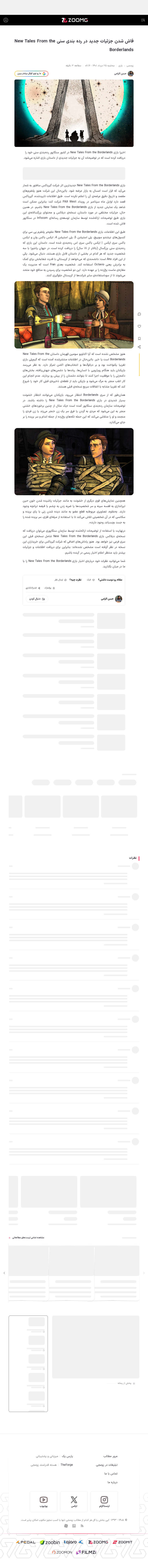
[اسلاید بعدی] (4, 1273)
